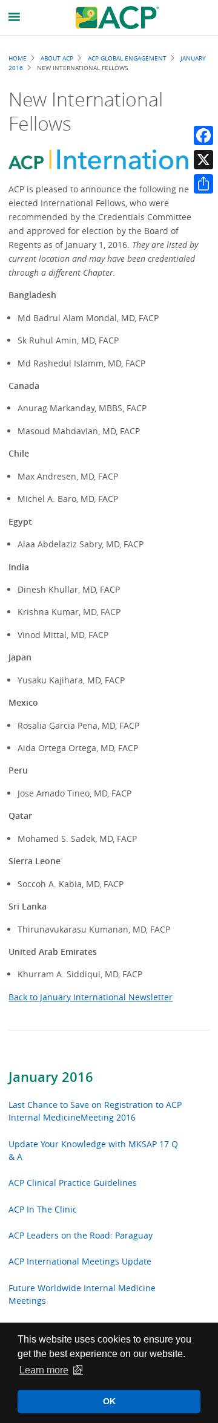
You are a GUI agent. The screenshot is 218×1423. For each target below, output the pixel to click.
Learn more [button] (43, 1370)
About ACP (57, 58)
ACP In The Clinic (42, 1209)
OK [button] (109, 1401)
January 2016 (50, 1077)
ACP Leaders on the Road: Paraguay (80, 1235)
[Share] (203, 184)
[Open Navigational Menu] (14, 17)
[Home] (117, 17)
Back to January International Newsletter (90, 997)
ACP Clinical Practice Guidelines (72, 1182)
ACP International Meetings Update (79, 1261)
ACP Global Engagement (127, 58)
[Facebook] (203, 135)
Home (17, 58)
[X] (203, 160)
